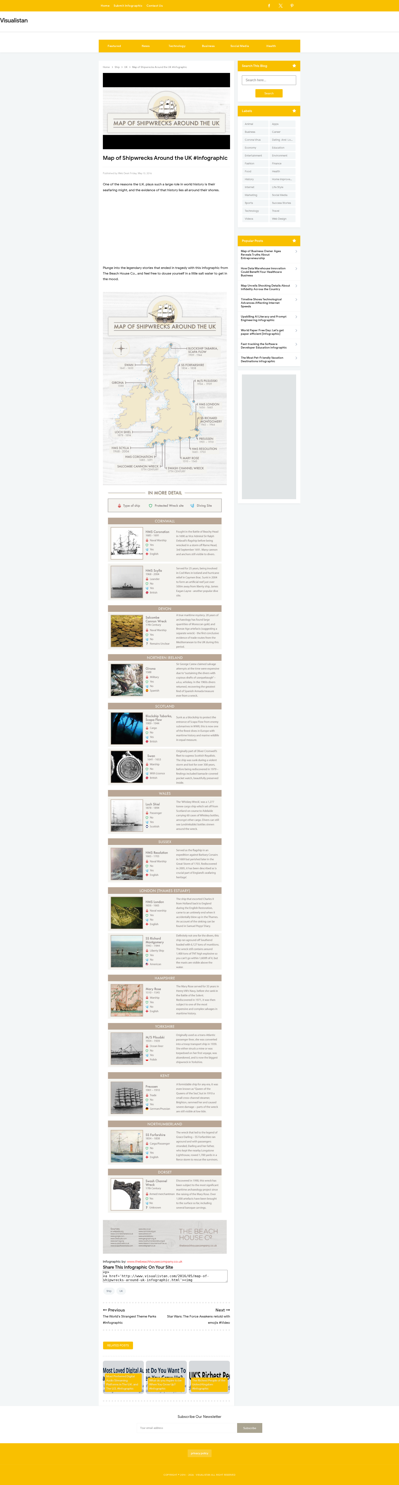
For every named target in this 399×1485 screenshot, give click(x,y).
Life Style (277, 187)
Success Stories (281, 203)
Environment (279, 155)
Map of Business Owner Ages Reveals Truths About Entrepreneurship (261, 254)
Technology (177, 46)
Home (105, 5)
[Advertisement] (166, 226)
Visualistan (203, 1474)
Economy (250, 147)
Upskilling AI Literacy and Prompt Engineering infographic (263, 318)
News (146, 46)
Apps (275, 124)
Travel (275, 211)
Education (278, 147)
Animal (249, 124)
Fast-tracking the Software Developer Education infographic (264, 345)
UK (121, 1291)
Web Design (279, 218)
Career (276, 132)
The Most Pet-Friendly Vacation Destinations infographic (262, 359)
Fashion (249, 163)
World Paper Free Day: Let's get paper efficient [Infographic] (262, 332)
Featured (114, 46)
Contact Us (155, 5)
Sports (249, 203)
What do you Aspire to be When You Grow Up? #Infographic (165, 1384)
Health (271, 46)
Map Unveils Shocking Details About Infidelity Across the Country (265, 287)
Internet (249, 187)
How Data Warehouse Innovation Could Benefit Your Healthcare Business (263, 272)
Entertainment (253, 155)
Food (248, 171)
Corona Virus (253, 140)
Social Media (239, 46)
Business (208, 46)
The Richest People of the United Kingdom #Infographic (208, 1384)
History (249, 179)
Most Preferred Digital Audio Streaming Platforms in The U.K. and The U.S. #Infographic (122, 1382)
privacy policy (199, 1453)
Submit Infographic (128, 5)
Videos (249, 218)
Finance (276, 163)
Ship (109, 1291)
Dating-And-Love (283, 140)
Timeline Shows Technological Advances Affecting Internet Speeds (261, 303)
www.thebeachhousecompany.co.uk (154, 1262)
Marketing (251, 195)
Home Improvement (284, 179)
